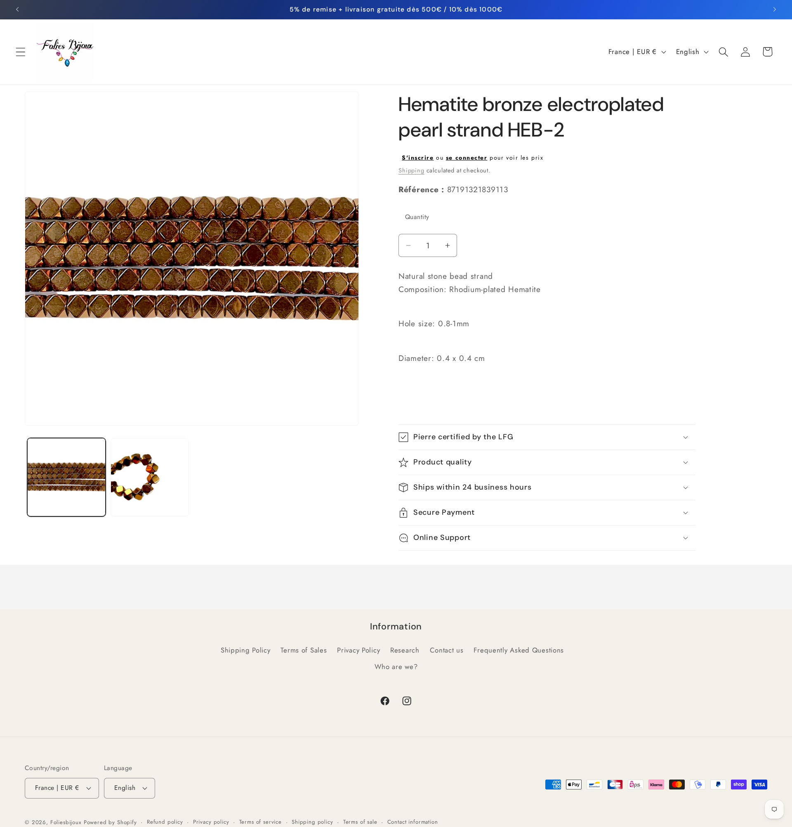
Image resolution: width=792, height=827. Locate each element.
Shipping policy (312, 822)
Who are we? (396, 666)
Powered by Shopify (110, 822)
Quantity (417, 216)
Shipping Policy (246, 650)
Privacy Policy (358, 650)
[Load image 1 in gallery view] (66, 477)
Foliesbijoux (66, 822)
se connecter (467, 157)
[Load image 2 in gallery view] (150, 477)
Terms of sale (360, 822)
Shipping (411, 170)
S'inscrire (418, 157)
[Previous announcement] (17, 9)
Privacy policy (211, 822)
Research (405, 650)
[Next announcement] (775, 9)
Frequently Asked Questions (519, 650)
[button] (21, 52)
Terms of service (260, 822)
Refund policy (165, 822)
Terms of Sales (303, 650)
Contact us (447, 650)
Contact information (412, 822)
